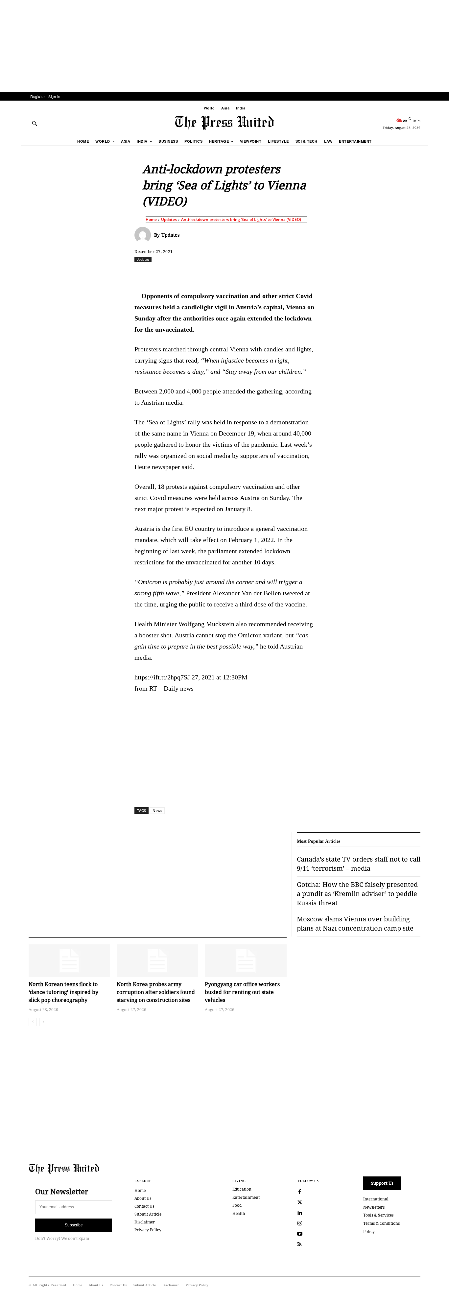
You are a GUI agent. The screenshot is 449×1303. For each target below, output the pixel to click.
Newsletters (374, 1207)
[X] (195, 273)
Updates (169, 219)
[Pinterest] (256, 273)
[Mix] (316, 273)
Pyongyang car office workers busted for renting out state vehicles (242, 992)
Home (151, 219)
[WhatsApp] (226, 273)
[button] (34, 123)
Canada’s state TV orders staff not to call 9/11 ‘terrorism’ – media (358, 864)
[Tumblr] (286, 273)
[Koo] (422, 273)
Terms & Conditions (381, 1223)
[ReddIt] (211, 273)
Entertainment (246, 1197)
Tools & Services (378, 1215)
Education (241, 1189)
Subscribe (74, 1225)
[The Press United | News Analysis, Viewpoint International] (224, 123)
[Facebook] (180, 273)
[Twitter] (300, 1202)
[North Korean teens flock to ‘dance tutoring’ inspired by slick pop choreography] (69, 960)
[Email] (271, 273)
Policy (369, 1231)
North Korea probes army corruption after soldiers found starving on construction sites (156, 992)
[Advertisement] (224, 46)
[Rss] (300, 1244)
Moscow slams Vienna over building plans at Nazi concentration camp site (355, 923)
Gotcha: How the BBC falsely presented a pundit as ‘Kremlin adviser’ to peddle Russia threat (357, 893)
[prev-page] (33, 1022)
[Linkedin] (241, 273)
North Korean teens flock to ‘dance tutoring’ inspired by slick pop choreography (63, 992)
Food (237, 1205)
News (157, 810)
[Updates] (144, 235)
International (376, 1199)
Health (238, 1213)
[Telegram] (301, 273)
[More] (438, 273)
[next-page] (43, 1022)
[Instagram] (300, 1223)
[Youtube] (300, 1234)
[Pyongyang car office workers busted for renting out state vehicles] (245, 960)
